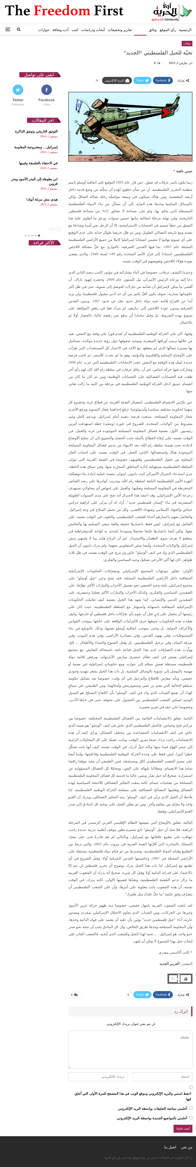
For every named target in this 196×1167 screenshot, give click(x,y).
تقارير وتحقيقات (120, 30)
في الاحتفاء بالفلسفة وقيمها (38, 163)
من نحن (186, 1147)
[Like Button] (186, 978)
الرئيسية (185, 30)
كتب (75, 30)
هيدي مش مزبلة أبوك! (42, 199)
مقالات (140, 30)
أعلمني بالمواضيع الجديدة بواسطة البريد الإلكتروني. (151, 1118)
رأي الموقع (168, 30)
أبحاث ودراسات (93, 30)
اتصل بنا (170, 1147)
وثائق (153, 30)
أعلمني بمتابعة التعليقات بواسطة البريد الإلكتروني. (152, 1108)
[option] (32, 168)
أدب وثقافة (60, 30)
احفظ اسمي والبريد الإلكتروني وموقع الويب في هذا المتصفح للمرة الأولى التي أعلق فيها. (133, 1096)
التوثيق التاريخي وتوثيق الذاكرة (36, 131)
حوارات (43, 30)
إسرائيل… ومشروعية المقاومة (36, 147)
